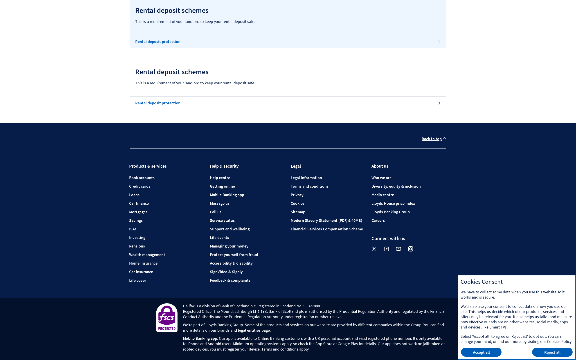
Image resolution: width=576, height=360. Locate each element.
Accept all (481, 352)
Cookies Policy (559, 341)
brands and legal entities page (243, 330)
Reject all (552, 352)
